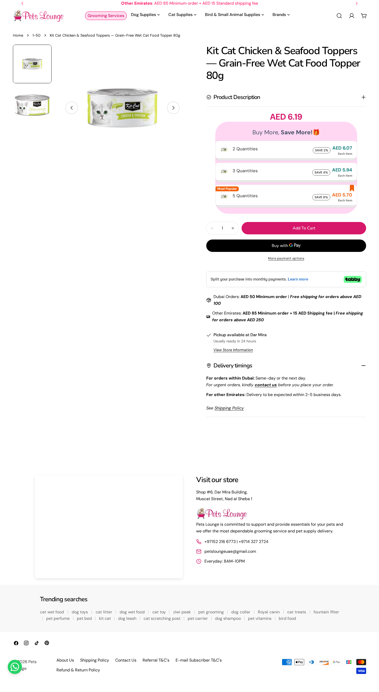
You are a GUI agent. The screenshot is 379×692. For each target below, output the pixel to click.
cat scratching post (163, 618)
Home (18, 35)
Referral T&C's (156, 660)
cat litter (104, 612)
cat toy (159, 612)
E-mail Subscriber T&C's (199, 660)
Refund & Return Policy (78, 670)
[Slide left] (71, 108)
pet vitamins (260, 618)
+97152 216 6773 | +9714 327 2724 (236, 541)
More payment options (286, 258)
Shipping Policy (94, 660)
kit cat (105, 618)
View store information (233, 350)
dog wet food (133, 612)
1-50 (36, 35)
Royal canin (269, 612)
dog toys (80, 612)
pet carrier (198, 618)
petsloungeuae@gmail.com (230, 551)
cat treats (297, 612)
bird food (287, 618)
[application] (109, 526)
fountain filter (326, 612)
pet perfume (58, 618)
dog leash (127, 618)
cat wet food (52, 612)
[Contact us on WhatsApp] (15, 667)
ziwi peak (182, 612)
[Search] (339, 16)
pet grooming (211, 612)
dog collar (241, 612)
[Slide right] (173, 108)
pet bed (85, 618)
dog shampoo (228, 618)
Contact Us (125, 660)
